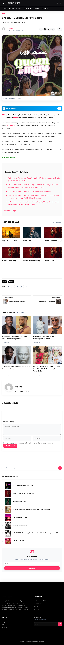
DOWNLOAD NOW (8, 157)
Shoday (16, 118)
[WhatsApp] (49, 29)
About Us (37, 607)
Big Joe (11, 28)
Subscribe (32, 568)
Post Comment (10, 446)
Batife (4, 281)
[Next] (60, 240)
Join (59, 108)
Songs (3, 13)
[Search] (57, 3)
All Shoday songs (10, 211)
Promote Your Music (40, 601)
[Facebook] (41, 29)
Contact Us (37, 610)
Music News (5, 628)
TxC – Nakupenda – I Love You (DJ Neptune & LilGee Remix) (29, 191)
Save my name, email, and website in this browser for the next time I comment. (29, 443)
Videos (4, 625)
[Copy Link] (53, 29)
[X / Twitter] (13, 286)
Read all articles (21, 391)
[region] (32, 250)
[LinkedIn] (17, 286)
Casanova (11, 125)
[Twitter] (45, 29)
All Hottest (56, 222)
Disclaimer (37, 604)
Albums (4, 631)
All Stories (20, 312)
